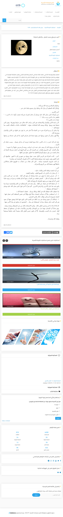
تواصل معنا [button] (48, 16)
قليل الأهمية (55, 411)
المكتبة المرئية (52, 355)
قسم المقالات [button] (49, 12)
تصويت (58, 418)
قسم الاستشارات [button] (38, 12)
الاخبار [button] (11, 12)
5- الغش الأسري (49, 381)
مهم (57, 408)
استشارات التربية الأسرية (50, 27)
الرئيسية (59, 27)
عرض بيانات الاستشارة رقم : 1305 (35, 27)
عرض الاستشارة (31, 265)
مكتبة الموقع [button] (27, 12)
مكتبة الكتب (54, 391)
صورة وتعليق (18, 12)
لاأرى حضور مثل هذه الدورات (51, 415)
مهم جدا (56, 405)
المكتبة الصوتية (53, 387)
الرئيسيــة (57, 12)
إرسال (36, 495)
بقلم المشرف (56, 16)
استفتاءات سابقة (6, 421)
